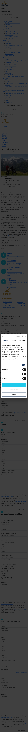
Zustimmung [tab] (5, 340)
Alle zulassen (14, 385)
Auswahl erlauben (14, 389)
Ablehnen (14, 394)
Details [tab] (14, 340)
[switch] (24, 369)
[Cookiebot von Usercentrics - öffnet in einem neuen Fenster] (17, 336)
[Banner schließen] (25, 336)
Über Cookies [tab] (22, 340)
